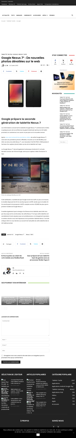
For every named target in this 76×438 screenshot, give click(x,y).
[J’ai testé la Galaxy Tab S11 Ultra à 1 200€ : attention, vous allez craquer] (55, 134)
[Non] (74, 433)
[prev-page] (2, 308)
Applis (44, 15)
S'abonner (71, 60)
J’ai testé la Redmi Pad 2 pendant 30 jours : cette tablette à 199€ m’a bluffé (67, 127)
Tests (13, 15)
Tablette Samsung (21, 4)
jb (7, 65)
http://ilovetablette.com (18, 270)
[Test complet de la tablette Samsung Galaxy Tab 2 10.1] (31, 407)
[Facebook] (13, 273)
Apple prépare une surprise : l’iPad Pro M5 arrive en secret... (17, 391)
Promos (52, 15)
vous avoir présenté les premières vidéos (18, 137)
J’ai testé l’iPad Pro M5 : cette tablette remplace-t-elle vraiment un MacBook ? (9, 301)
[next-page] (6, 308)
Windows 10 (12, 4)
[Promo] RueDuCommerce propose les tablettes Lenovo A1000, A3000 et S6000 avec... (42, 383)
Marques (19, 15)
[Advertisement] (38, 37)
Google (19, 21)
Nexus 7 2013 (23, 54)
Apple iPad (40, 4)
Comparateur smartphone (52, 4)
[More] (41, 71)
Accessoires (37, 15)
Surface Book (31, 4)
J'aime (55, 60)
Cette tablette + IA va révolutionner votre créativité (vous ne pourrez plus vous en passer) (41, 300)
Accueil (3, 21)
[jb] (3, 65)
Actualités (5, 15)
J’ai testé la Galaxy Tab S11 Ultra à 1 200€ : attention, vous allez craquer (66, 135)
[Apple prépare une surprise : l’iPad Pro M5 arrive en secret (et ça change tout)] (25, 295)
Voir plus (62, 142)
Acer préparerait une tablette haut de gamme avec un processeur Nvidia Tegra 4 (38, 258)
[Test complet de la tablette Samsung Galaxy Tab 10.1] (31, 398)
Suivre (63, 60)
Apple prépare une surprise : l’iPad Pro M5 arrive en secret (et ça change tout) (25, 301)
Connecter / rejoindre (7, 1)
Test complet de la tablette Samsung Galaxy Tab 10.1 (41, 394)
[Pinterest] (20, 273)
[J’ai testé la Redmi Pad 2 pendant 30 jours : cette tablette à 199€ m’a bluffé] (55, 126)
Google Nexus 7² (19, 234)
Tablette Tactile (11, 21)
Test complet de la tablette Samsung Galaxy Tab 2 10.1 (41, 404)
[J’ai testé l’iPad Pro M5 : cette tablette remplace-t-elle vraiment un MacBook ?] (9, 295)
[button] (72, 15)
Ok (38, 435)
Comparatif (27, 15)
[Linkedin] (16, 273)
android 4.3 (10, 234)
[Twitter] (23, 273)
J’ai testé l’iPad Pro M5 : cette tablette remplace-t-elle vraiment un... (17, 381)
